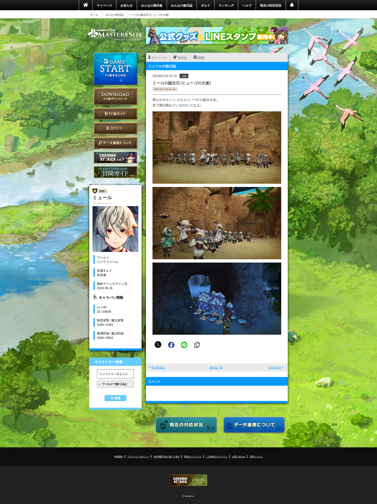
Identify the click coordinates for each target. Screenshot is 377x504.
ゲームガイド (115, 172)
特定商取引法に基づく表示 (167, 456)
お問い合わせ (238, 456)
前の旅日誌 (158, 367)
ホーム (94, 15)
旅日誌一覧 (216, 367)
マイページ (104, 5)
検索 (117, 398)
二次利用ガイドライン (217, 456)
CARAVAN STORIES (188, 480)
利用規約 (118, 456)
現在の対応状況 (270, 5)
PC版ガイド (115, 114)
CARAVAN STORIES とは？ (115, 157)
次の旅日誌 (274, 367)
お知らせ (126, 5)
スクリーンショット (165, 89)
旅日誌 (182, 57)
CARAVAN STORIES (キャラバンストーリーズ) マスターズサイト (115, 34)
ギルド (205, 5)
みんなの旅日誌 (181, 5)
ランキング (226, 5)
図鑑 (201, 57)
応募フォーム (256, 456)
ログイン (115, 128)
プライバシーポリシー (138, 456)
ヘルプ (247, 5)
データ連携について (115, 143)
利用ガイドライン (193, 456)
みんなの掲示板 (152, 5)
